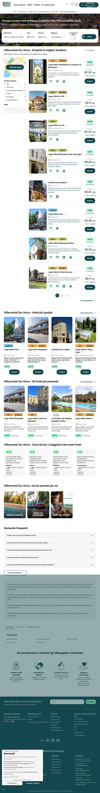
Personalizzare (12, 783)
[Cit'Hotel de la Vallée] (61, 330)
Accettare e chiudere (32, 783)
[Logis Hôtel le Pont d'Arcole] (38, 278)
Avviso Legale (78, 719)
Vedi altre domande (14, 573)
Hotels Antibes (55, 764)
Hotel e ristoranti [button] (19, 5)
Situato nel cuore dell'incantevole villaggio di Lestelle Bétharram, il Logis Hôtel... (85, 360)
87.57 (90, 72)
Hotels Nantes (55, 759)
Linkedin (58, 740)
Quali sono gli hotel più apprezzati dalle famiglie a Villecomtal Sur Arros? (29, 550)
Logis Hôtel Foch (55, 214)
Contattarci (54, 725)
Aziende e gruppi (56, 727)
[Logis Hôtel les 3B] (38, 102)
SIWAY (71, 791)
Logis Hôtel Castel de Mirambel (37, 419)
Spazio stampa (55, 722)
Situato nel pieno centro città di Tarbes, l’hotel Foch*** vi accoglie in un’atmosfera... (13, 360)
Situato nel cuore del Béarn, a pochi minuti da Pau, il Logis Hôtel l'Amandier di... (37, 360)
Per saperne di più (48, 5)
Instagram (53, 740)
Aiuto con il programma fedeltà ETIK (38, 722)
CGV (75, 727)
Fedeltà (37, 5)
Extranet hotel (55, 719)
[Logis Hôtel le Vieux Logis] (85, 330)
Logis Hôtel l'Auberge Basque (61, 243)
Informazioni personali (81, 721)
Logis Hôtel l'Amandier (38, 349)
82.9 (90, 102)
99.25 (90, 162)
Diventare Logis (55, 717)
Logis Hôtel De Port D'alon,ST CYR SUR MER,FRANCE (85, 783)
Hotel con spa (10, 642)
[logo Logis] (6, 4)
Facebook (48, 740)
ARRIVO (29, 33)
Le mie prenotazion (33, 717)
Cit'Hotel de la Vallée (60, 349)
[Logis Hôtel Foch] (38, 220)
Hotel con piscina (11, 639)
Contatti (29, 719)
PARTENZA (41, 33)
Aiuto (75, 730)
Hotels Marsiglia (56, 762)
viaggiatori (53, 33)
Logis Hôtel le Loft (56, 125)
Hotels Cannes (55, 770)
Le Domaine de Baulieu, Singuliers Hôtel (61, 419)
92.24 (90, 220)
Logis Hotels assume (57, 730)
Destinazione (7, 33)
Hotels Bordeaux (56, 773)
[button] (3, 789)
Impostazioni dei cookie (81, 724)
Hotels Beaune (55, 767)
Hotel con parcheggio (42, 639)
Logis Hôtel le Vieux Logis (84, 350)
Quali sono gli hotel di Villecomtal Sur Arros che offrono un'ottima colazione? (30, 565)
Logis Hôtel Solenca (84, 418)
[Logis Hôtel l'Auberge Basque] (38, 249)
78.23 (90, 249)
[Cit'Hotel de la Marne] (38, 191)
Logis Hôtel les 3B (56, 96)
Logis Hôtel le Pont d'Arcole (60, 272)
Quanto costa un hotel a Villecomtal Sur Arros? (21, 535)
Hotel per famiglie (71, 639)
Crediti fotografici (79, 735)
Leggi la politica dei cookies (11, 777)
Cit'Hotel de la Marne (57, 182)
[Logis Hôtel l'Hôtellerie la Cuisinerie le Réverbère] (38, 71)
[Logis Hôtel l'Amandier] (38, 330)
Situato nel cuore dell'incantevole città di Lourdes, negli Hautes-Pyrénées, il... (61, 360)
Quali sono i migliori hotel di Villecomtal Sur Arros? (23, 557)
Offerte (29, 5)
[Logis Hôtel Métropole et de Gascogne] (38, 161)
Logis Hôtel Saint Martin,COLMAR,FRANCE (83, 774)
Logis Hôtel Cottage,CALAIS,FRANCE (83, 779)
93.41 (90, 192)
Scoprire (90, 81)
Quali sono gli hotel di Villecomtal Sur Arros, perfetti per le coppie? (27, 543)
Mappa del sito (78, 732)
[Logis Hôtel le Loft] (38, 131)
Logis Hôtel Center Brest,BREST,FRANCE (81, 765)
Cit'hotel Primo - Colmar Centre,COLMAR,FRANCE (83, 760)
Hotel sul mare (40, 642)
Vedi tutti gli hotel (86, 301)
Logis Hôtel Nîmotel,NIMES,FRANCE (82, 769)
